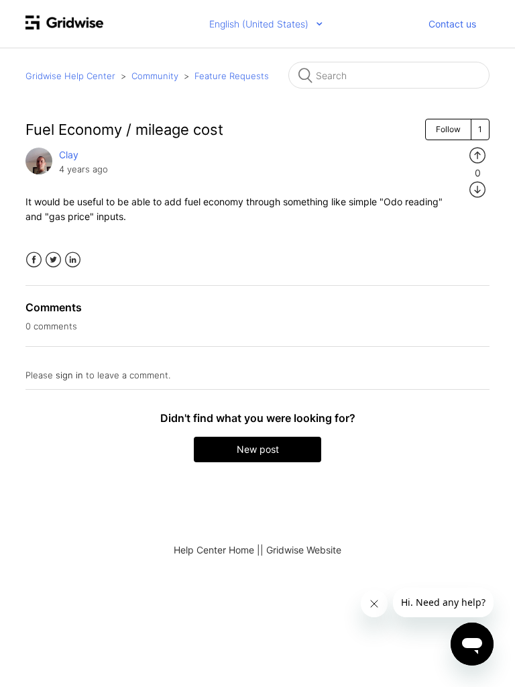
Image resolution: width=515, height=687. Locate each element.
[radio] (477, 154)
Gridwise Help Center (70, 75)
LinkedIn (72, 260)
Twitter (53, 260)
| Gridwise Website (300, 550)
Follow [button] (448, 129)
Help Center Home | (217, 550)
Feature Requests (231, 75)
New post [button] (258, 449)
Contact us (452, 24)
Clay (68, 154)
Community (154, 75)
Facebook (33, 260)
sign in (69, 375)
